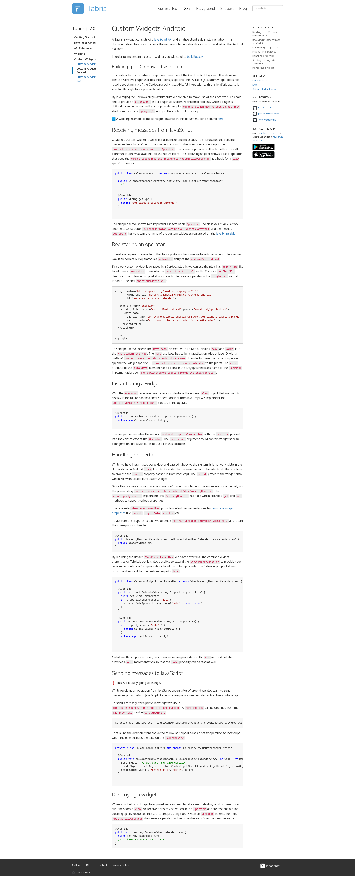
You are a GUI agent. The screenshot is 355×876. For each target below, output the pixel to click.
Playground (205, 8)
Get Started (167, 8)
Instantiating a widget (264, 51)
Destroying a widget (263, 67)
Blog (243, 8)
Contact (102, 865)
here (221, 119)
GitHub (77, 865)
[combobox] (267, 8)
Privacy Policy (121, 865)
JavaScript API (163, 39)
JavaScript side (225, 233)
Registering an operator (265, 47)
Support (227, 8)
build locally (195, 56)
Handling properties (263, 55)
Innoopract (86, 872)
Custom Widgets (87, 63)
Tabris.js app (268, 133)
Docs (187, 8)
